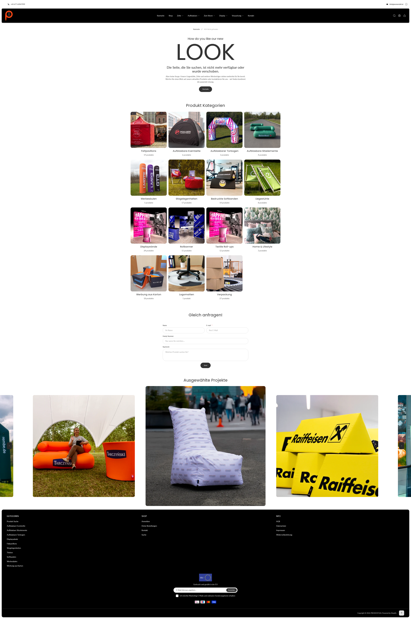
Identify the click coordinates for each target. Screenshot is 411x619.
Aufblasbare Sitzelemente (17, 530)
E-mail (208, 325)
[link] (206, 446)
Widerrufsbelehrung (284, 535)
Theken (10, 552)
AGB (278, 521)
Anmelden (146, 521)
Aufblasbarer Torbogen (16, 535)
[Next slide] (401, 445)
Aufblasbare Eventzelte (16, 526)
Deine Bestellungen (149, 526)
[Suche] (394, 15)
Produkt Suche (12, 521)
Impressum (280, 530)
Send (205, 365)
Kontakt (145, 530)
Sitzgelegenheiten (14, 548)
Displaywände (12, 539)
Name (165, 325)
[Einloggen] (399, 15)
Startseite (196, 29)
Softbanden (11, 557)
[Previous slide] (9, 445)
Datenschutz (281, 526)
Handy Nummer (168, 336)
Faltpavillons (12, 544)
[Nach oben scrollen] (401, 613)
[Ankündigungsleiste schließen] (406, 4)
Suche (144, 535)
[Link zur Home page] (205, 577)
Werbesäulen (12, 561)
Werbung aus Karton (15, 566)
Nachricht (166, 347)
